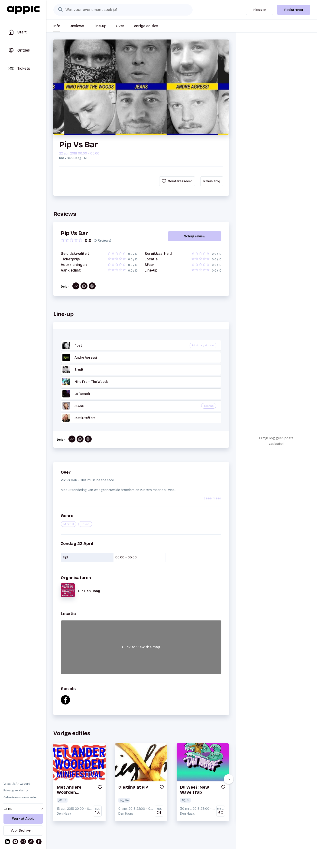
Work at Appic (23, 819)
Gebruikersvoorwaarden (20, 797)
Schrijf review (194, 236)
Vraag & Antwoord (16, 784)
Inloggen (259, 10)
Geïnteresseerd (179, 181)
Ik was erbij (211, 181)
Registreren (293, 10)
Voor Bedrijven (21, 831)
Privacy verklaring (15, 790)
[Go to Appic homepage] (23, 10)
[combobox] (123, 10)
